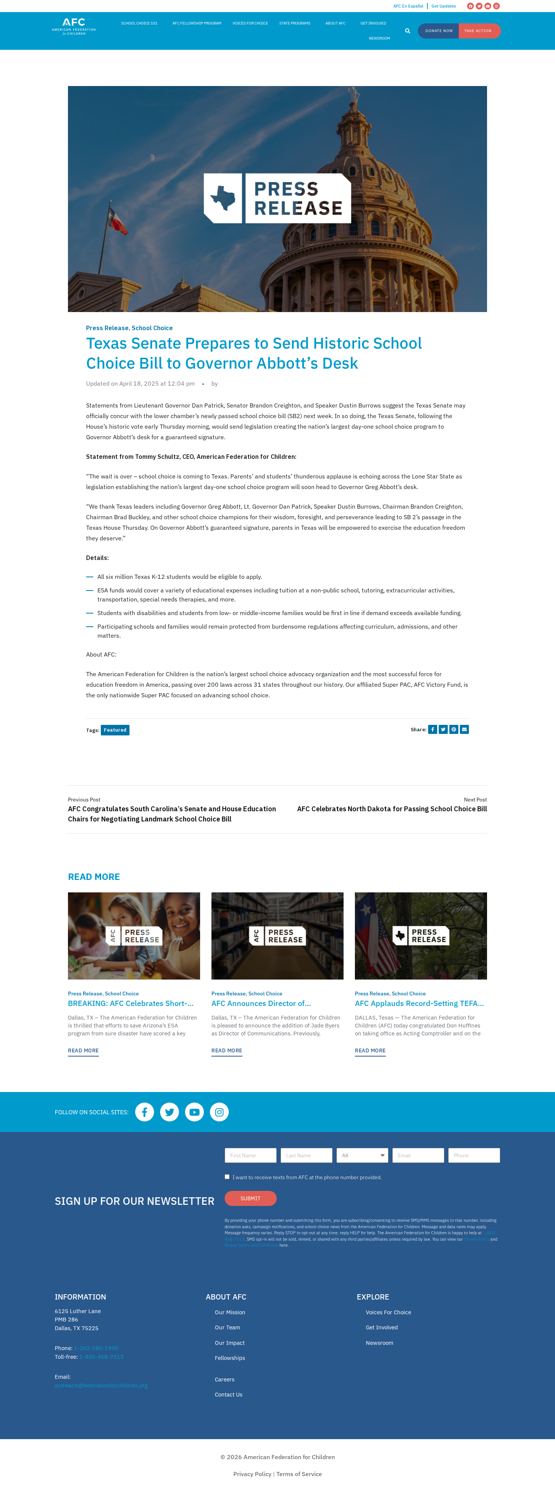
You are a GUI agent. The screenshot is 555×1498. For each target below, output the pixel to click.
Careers (224, 1379)
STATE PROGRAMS (294, 23)
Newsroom (379, 1342)
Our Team (227, 1327)
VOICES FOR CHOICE (250, 23)
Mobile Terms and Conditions (251, 1245)
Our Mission (230, 1312)
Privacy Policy (476, 1239)
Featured (115, 730)
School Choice (152, 328)
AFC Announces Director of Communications (258, 1003)
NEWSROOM (379, 38)
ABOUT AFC (335, 23)
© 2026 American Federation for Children (277, 1457)
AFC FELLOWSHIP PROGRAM (197, 23)
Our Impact (230, 1342)
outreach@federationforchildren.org (101, 1385)
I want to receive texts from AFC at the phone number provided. (307, 1177)
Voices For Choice (388, 1312)
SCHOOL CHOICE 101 (139, 23)
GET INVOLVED (373, 23)
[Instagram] (496, 6)
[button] (407, 31)
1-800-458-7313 (101, 1356)
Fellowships (230, 1357)
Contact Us (228, 1394)
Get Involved (382, 1327)
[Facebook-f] (144, 1112)
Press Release (107, 328)
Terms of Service (299, 1474)
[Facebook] (470, 6)
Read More (83, 1050)
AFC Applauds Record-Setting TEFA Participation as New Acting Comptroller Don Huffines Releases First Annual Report (416, 1003)
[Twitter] (479, 6)
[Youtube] (487, 6)
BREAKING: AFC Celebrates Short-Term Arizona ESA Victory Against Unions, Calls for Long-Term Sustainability (127, 1003)
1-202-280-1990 (96, 1348)
